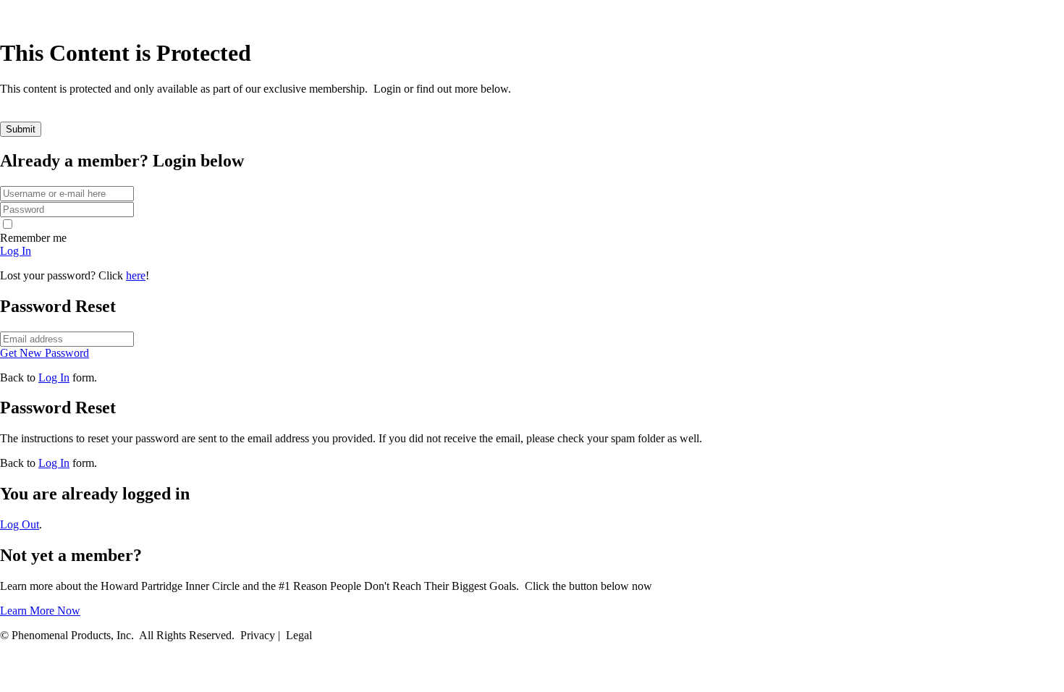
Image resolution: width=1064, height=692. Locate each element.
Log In (53, 377)
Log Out (19, 524)
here (135, 275)
